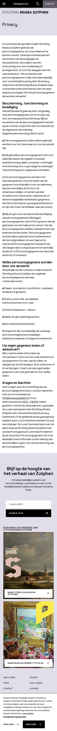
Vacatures (9, 677)
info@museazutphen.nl (15, 398)
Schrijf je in (16, 513)
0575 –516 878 (30, 401)
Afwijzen (8, 724)
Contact (8, 688)
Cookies (34, 688)
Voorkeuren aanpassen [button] (14, 716)
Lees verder (28, 713)
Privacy (34, 677)
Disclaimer (36, 683)
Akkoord (31, 724)
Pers (6, 683)
